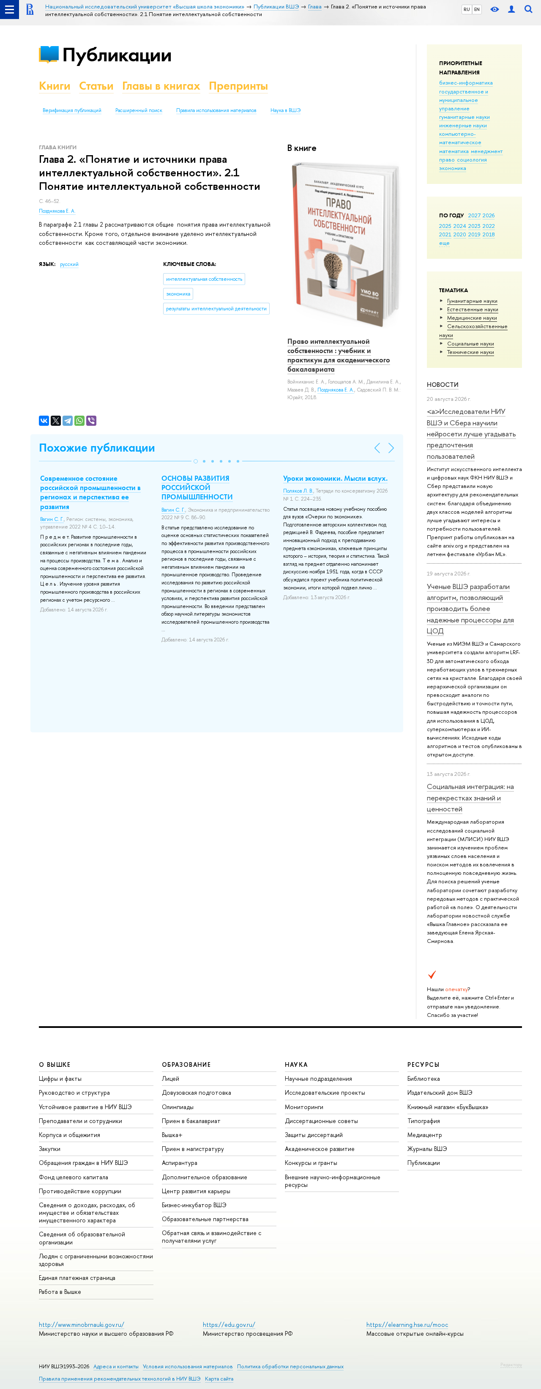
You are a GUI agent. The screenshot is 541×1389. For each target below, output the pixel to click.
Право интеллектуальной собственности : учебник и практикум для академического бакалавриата (338, 355)
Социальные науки (470, 343)
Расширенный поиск (138, 110)
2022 (489, 226)
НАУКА (296, 1064)
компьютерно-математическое (460, 138)
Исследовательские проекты (325, 1092)
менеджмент (487, 151)
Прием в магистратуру (193, 1149)
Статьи (96, 85)
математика (454, 151)
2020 (460, 234)
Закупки (49, 1149)
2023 (474, 226)
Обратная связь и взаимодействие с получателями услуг (211, 1236)
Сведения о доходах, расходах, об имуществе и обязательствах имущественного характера (87, 1212)
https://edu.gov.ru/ (229, 1325)
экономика (452, 168)
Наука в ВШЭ (285, 110)
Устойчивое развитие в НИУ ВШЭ (85, 1107)
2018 (489, 234)
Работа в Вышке (60, 1292)
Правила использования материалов (216, 110)
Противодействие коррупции (80, 1191)
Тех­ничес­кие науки (470, 352)
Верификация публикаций (72, 110)
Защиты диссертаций (314, 1135)
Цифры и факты (60, 1078)
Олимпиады (178, 1107)
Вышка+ (172, 1135)
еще (444, 243)
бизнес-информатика (466, 82)
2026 (489, 215)
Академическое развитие (320, 1149)
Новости (443, 384)
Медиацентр (424, 1135)
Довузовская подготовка (196, 1092)
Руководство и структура (74, 1092)
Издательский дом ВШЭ (440, 1092)
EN (477, 9)
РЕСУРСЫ (423, 1064)
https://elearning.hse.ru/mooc (407, 1325)
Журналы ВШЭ (427, 1149)
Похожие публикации (97, 447)
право (447, 159)
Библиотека (423, 1078)
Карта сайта (219, 1378)
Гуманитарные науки (472, 300)
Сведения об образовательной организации (82, 1238)
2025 (445, 226)
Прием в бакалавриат (191, 1121)
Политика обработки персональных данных (290, 1366)
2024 (460, 226)
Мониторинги (304, 1107)
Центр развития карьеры (196, 1191)
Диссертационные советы (321, 1121)
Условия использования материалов (188, 1366)
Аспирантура (179, 1163)
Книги (55, 85)
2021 (445, 234)
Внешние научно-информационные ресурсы (332, 1181)
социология (472, 159)
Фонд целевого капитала (73, 1177)
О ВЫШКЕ (55, 1064)
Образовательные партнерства (205, 1219)
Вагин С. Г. (52, 519)
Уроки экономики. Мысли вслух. (335, 478)
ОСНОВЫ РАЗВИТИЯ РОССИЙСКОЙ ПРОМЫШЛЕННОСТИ (197, 487)
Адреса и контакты (116, 1366)
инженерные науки (463, 125)
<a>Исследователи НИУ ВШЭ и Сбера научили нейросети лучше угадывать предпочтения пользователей (471, 433)
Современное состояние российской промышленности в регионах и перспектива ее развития (90, 492)
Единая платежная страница (77, 1278)
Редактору (511, 1364)
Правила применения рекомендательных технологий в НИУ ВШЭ (120, 1378)
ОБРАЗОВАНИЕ (186, 1064)
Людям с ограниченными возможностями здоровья (96, 1260)
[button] (195, 461)
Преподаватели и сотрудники (80, 1121)
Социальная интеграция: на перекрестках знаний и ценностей (470, 797)
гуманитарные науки (464, 117)
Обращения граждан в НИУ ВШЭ (83, 1163)
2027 (474, 215)
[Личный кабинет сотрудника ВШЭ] (511, 9)
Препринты (238, 85)
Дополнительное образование (204, 1177)
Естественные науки (472, 309)
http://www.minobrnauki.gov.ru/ (81, 1325)
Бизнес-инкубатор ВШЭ (194, 1205)
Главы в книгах (161, 85)
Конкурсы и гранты (311, 1163)
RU (467, 9)
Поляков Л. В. (298, 491)
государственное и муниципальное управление (463, 100)
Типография (423, 1121)
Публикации (117, 54)
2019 (474, 234)
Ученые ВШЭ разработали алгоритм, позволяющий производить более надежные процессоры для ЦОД (470, 608)
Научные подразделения (318, 1078)
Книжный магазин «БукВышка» (448, 1107)
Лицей (170, 1078)
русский (69, 264)
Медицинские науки (472, 317)
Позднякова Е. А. (57, 211)
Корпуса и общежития (69, 1135)
